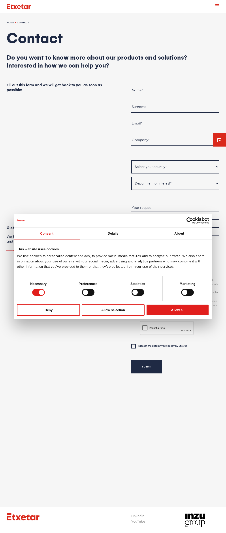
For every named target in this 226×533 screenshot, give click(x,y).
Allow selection (113, 310)
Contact (23, 22)
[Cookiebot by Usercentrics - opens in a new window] (189, 220)
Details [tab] (113, 233)
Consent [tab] (46, 233)
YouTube (138, 522)
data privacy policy (163, 346)
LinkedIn (137, 516)
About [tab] (179, 233)
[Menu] (217, 6)
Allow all (177, 310)
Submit (147, 366)
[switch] (88, 292)
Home (10, 22)
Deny (49, 310)
